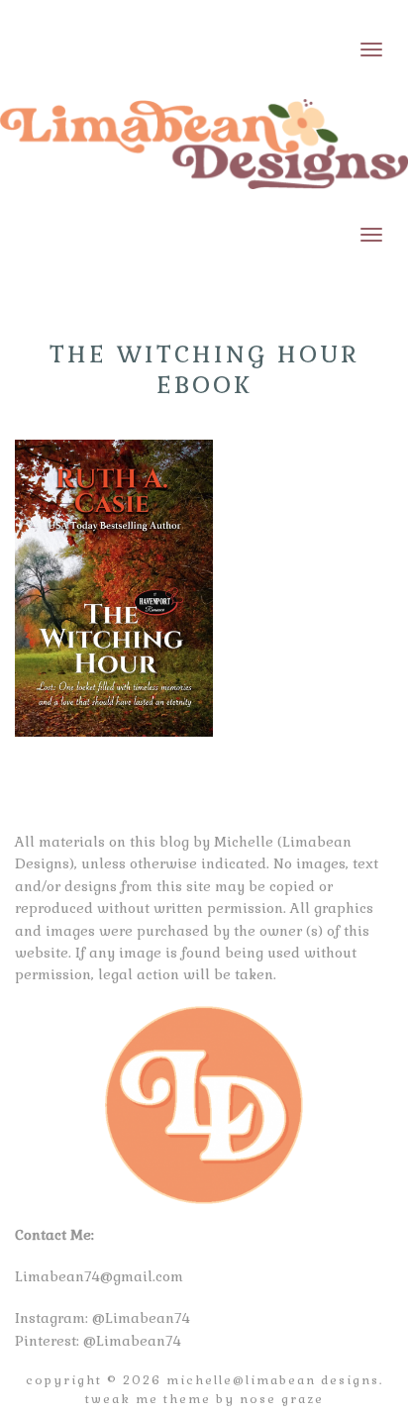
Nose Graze (282, 1399)
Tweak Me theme (148, 1399)
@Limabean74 (141, 1318)
